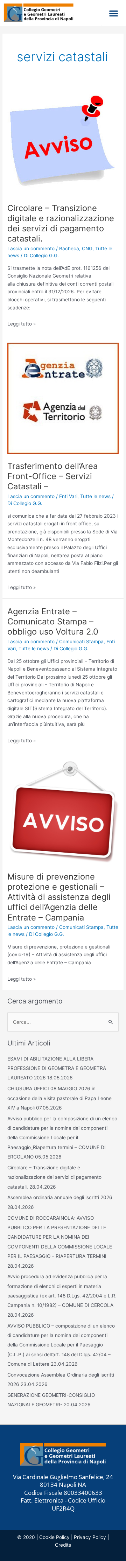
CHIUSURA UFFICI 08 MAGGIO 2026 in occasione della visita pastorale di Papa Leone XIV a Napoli (59, 1098)
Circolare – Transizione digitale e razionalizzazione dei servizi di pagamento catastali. (60, 223)
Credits (63, 1545)
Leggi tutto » (21, 324)
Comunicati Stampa (81, 641)
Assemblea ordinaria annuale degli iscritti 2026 (59, 1197)
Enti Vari (68, 496)
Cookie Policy (54, 1537)
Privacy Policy (90, 1537)
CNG (87, 248)
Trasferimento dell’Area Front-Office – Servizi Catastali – (52, 476)
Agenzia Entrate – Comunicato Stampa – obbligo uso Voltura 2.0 (52, 621)
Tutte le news (95, 496)
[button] (113, 13)
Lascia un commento (31, 248)
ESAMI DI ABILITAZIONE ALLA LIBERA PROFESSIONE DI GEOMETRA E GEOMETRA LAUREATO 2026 (56, 1068)
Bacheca (69, 248)
